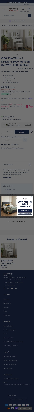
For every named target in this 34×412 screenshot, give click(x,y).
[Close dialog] (32, 196)
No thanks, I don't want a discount (25, 213)
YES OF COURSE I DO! (25, 210)
